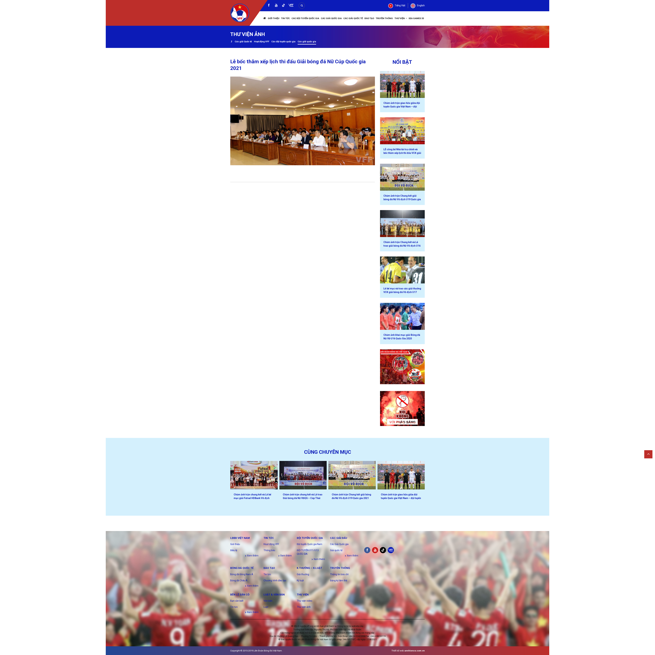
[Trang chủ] (265, 18)
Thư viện (400, 18)
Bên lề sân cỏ (239, 594)
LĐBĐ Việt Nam (240, 538)
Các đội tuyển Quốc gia (305, 18)
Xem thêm (252, 555)
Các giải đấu (338, 538)
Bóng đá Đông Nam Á (241, 574)
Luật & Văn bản (274, 594)
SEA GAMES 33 (416, 18)
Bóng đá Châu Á (239, 580)
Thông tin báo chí (339, 574)
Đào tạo (369, 18)
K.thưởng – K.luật (309, 568)
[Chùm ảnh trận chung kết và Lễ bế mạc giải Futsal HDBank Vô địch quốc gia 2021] (254, 475)
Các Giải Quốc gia (331, 18)
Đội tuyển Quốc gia (310, 538)
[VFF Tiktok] (283, 6)
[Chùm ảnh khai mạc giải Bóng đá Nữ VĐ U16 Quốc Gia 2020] (402, 316)
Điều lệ (233, 550)
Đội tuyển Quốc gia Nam (309, 544)
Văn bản (268, 600)
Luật (266, 607)
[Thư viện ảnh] (231, 42)
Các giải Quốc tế (243, 41)
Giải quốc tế (336, 550)
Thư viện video (304, 600)
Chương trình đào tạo (275, 580)
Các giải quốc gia (307, 41)
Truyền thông (384, 18)
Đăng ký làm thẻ (338, 580)
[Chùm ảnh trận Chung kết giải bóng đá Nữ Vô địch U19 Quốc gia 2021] (402, 177)
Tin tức (285, 18)
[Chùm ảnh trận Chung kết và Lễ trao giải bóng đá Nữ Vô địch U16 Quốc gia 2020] (402, 223)
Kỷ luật (300, 580)
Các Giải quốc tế (353, 18)
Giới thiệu (273, 18)
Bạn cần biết (236, 600)
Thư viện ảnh (304, 607)
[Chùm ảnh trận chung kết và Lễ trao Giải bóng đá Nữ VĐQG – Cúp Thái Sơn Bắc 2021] (303, 475)
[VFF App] (291, 5)
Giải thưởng (303, 574)
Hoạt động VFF (261, 41)
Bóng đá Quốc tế (241, 568)
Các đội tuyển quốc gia (283, 41)
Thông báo (269, 550)
